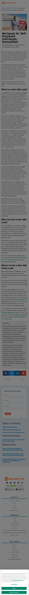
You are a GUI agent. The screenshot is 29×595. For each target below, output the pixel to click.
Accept (14, 588)
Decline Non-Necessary (14, 592)
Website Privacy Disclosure (17, 580)
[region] (14, 582)
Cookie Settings (14, 584)
